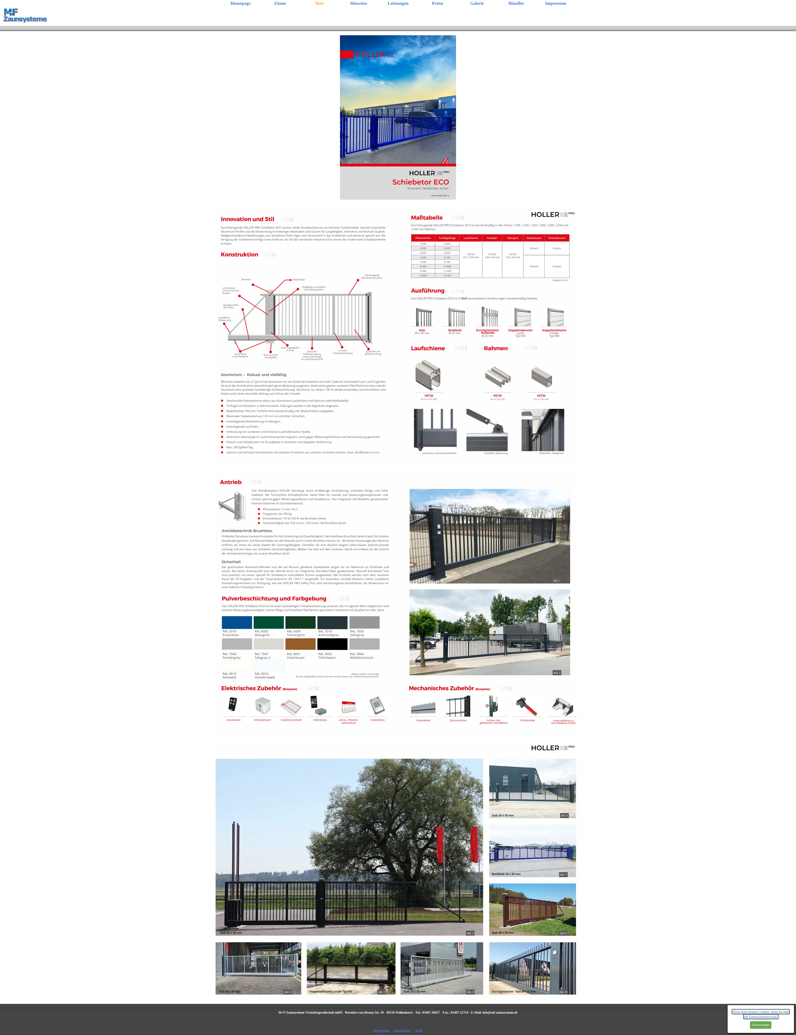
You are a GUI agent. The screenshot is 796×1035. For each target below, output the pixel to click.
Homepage (241, 3)
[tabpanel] (398, 1012)
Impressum (555, 3)
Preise (437, 3)
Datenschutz (402, 1030)
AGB (418, 1030)
